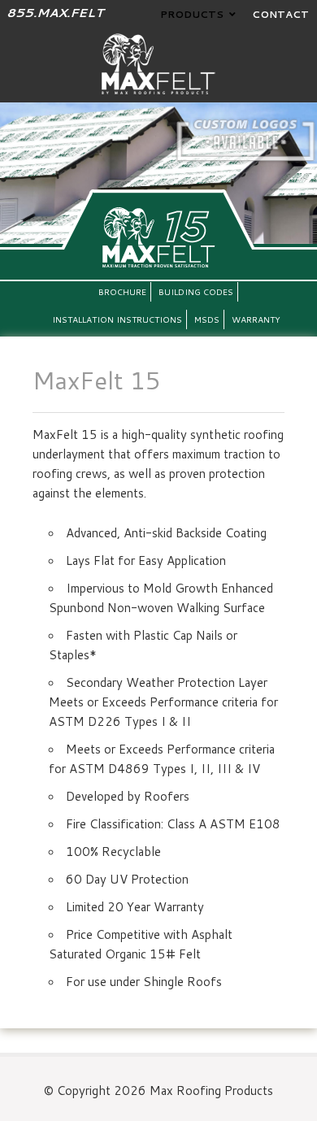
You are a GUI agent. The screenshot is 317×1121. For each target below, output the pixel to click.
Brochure (122, 292)
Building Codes (195, 292)
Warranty (256, 319)
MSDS (206, 319)
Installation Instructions (117, 319)
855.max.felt (55, 12)
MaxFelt (158, 63)
